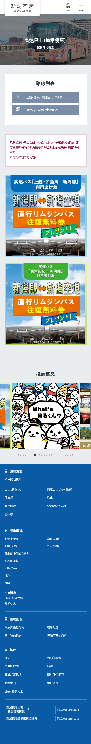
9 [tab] (61, 455)
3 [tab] (30, 455)
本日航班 (10, 592)
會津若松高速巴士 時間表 (42, 110)
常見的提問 (12, 666)
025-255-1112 (71, 718)
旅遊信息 (10, 603)
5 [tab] (40, 455)
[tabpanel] (45, 416)
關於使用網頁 (55, 674)
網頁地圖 (52, 683)
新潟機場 (22, 8)
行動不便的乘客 (57, 635)
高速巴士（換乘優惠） (59, 489)
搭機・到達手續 (14, 598)
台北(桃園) (53, 546)
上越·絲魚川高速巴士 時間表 (44, 97)
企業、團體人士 (14, 691)
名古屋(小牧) (12, 560)
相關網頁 (10, 683)
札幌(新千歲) (12, 538)
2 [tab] (24, 455)
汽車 (50, 498)
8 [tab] (56, 455)
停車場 (9, 498)
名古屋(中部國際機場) (17, 553)
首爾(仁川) (53, 538)
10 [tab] (66, 455)
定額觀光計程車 (57, 506)
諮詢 (50, 666)
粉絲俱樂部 (54, 658)
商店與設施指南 (14, 627)
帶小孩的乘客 (13, 635)
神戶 (7, 575)
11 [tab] (71, 455)
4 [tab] (35, 455)
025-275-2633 (71, 709)
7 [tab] (50, 455)
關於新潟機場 (13, 674)
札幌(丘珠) (11, 546)
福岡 (7, 583)
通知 (7, 658)
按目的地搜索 (13, 479)
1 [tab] (19, 455)
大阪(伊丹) (11, 568)
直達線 (9, 514)
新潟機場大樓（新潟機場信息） (16, 709)
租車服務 (10, 506)
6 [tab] (45, 455)
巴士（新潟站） (13, 489)
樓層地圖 (52, 627)
